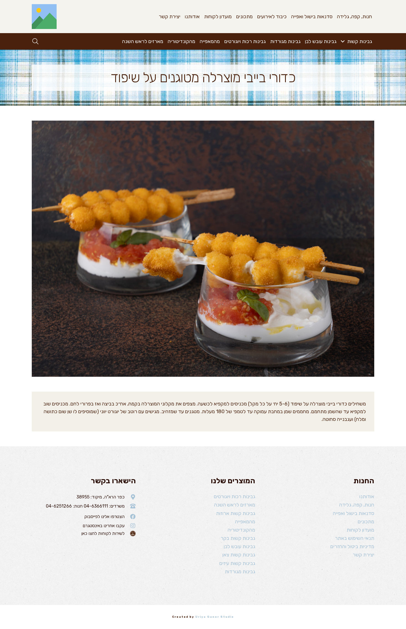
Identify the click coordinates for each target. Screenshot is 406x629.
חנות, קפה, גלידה (356, 505)
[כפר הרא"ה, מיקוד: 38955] (130, 497)
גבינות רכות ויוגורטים (234, 496)
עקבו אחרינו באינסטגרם (104, 525)
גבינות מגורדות (240, 572)
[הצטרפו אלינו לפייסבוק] (130, 516)
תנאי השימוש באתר (354, 538)
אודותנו (366, 496)
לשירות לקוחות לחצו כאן (103, 533)
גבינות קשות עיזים (237, 563)
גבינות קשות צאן (238, 555)
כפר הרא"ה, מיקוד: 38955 (101, 497)
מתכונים (366, 522)
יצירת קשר (363, 555)
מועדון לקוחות (360, 530)
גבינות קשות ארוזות (235, 513)
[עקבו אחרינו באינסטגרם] (130, 526)
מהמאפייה (245, 522)
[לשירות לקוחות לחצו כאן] (130, 533)
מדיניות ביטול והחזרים (352, 546)
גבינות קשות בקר (238, 538)
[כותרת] (44, 16)
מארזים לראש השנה (234, 505)
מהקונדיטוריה (241, 530)
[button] (344, 41)
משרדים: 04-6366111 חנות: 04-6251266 (85, 506)
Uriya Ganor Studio (214, 617)
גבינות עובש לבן (239, 546)
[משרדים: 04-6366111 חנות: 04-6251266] (130, 506)
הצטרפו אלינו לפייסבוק (104, 516)
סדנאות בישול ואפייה (353, 513)
